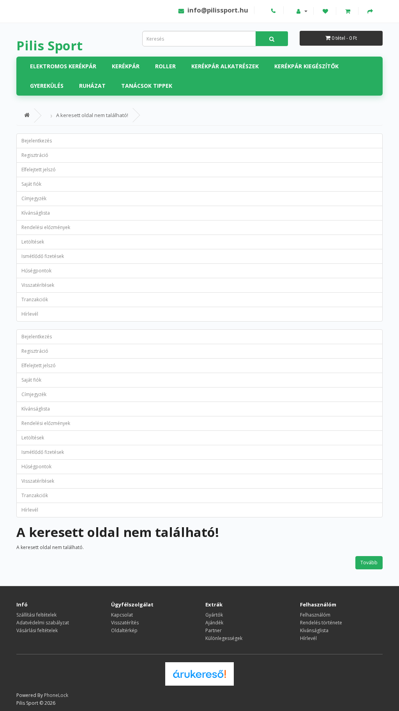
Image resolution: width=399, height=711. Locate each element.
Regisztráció (34, 155)
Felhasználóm (315, 614)
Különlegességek (223, 638)
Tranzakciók (34, 299)
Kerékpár (125, 66)
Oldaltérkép (124, 630)
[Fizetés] (371, 10)
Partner (213, 630)
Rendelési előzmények (45, 227)
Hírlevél (29, 314)
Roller (165, 66)
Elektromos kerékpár (63, 66)
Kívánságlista (35, 213)
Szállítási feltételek (36, 614)
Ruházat (92, 85)
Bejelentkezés (36, 140)
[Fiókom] (302, 10)
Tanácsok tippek (146, 85)
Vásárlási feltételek (37, 630)
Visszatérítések (37, 285)
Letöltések (32, 241)
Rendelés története (321, 622)
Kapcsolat (122, 614)
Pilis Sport (49, 45)
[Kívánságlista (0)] (326, 10)
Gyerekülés (47, 85)
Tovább (369, 562)
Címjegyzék (33, 198)
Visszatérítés (125, 622)
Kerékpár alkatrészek (225, 66)
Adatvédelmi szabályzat (42, 622)
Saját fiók (31, 184)
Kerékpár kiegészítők (306, 66)
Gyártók (214, 614)
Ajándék (214, 622)
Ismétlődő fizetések (42, 256)
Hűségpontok (36, 270)
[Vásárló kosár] (348, 10)
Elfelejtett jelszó (38, 169)
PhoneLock (56, 695)
